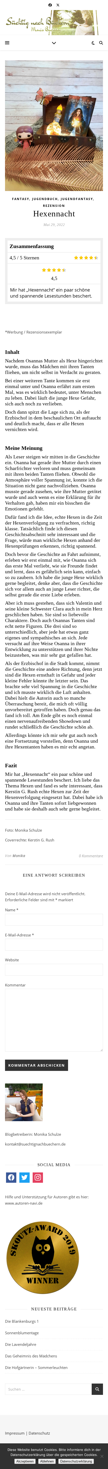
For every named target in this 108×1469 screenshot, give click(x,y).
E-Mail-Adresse (19, 934)
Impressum (15, 1433)
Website (12, 959)
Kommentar (15, 984)
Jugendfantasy (77, 199)
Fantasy (20, 199)
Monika (19, 855)
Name (11, 909)
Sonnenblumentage (22, 1332)
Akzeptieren (25, 1461)
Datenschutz (39, 1433)
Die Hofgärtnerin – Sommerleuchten (36, 1367)
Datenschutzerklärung (76, 1461)
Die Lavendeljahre (20, 1344)
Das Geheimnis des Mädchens (31, 1355)
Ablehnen (47, 1461)
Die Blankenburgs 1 (22, 1321)
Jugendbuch (45, 199)
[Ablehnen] (101, 1456)
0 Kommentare (91, 855)
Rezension (54, 206)
